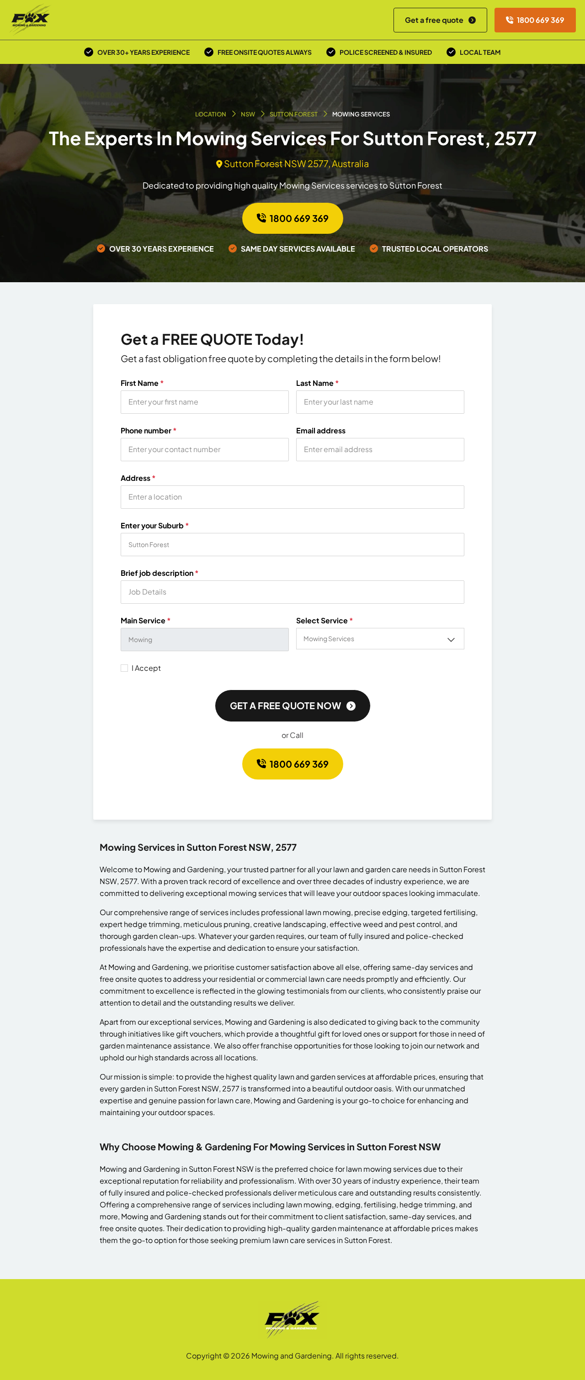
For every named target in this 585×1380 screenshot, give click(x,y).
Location (210, 114)
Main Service (146, 620)
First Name (142, 383)
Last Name (317, 383)
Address (138, 478)
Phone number (149, 430)
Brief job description (160, 573)
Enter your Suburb (155, 525)
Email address (321, 430)
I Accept (146, 668)
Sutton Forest (294, 114)
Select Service (324, 620)
